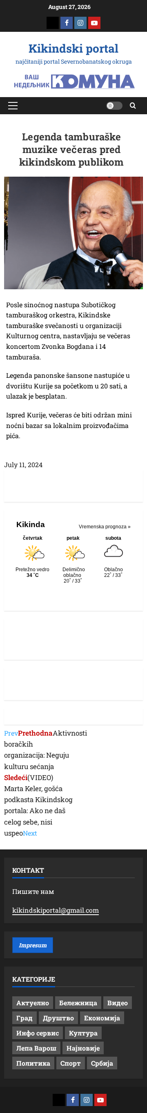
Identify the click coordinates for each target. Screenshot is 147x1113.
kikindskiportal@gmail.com (55, 910)
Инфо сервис (37, 1033)
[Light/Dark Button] (114, 106)
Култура (83, 1033)
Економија (102, 1017)
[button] (13, 105)
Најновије (83, 1048)
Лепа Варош (36, 1048)
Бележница (78, 1002)
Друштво (58, 1017)
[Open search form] (133, 105)
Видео (117, 1002)
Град (24, 1017)
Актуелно (32, 1002)
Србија (102, 1063)
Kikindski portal (73, 48)
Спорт (70, 1063)
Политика (33, 1063)
